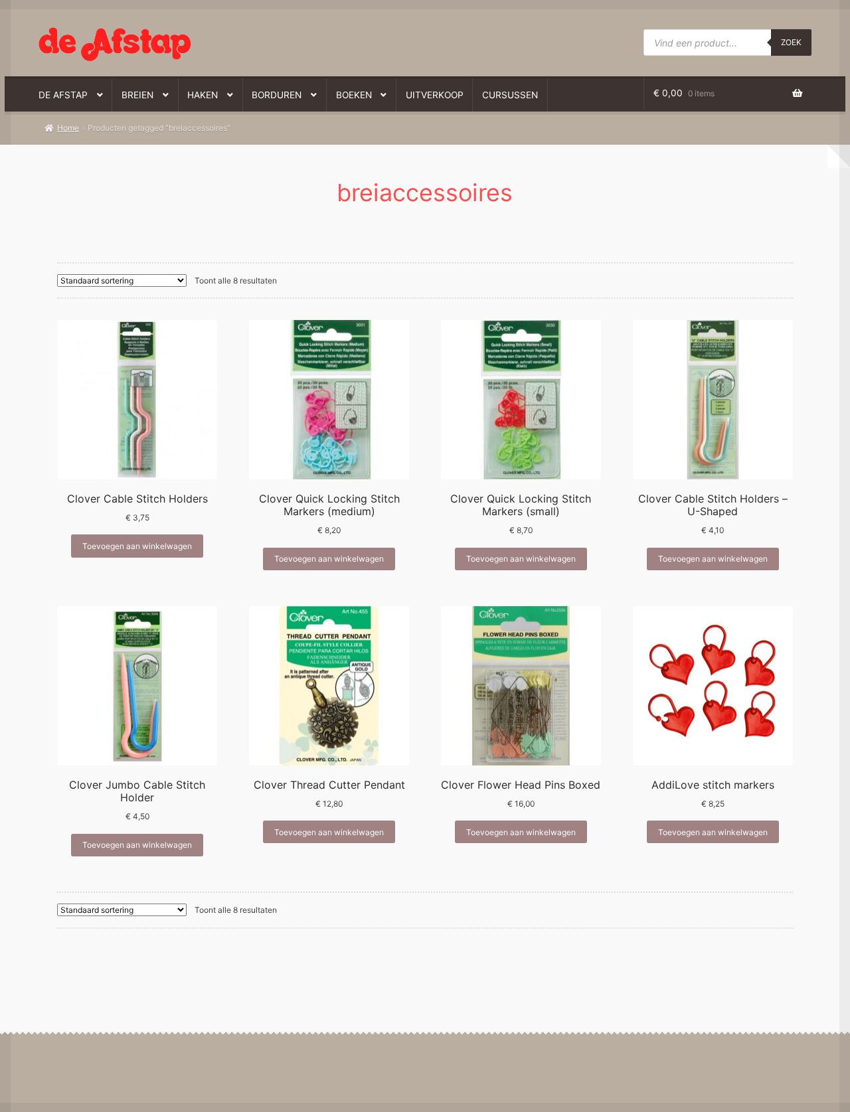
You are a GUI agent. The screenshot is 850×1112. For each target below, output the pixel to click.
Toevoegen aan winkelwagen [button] (137, 546)
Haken (202, 95)
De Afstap (63, 95)
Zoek (791, 42)
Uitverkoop (435, 95)
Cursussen (510, 95)
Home (68, 128)
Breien (137, 95)
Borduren (276, 95)
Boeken (354, 95)
